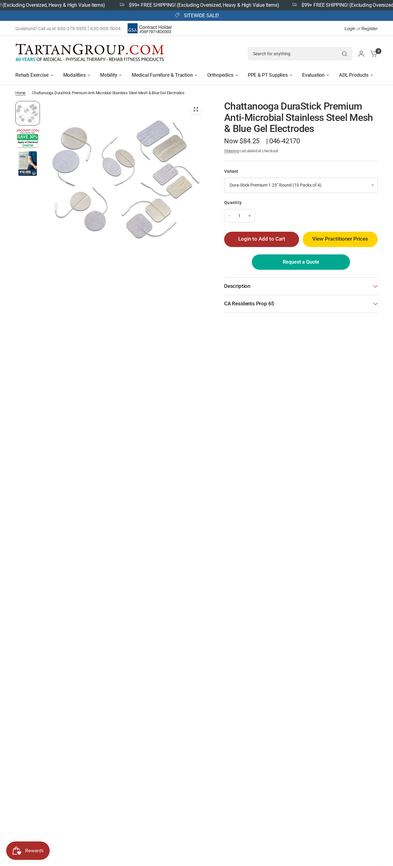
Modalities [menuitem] (74, 75)
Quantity (233, 202)
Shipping (231, 151)
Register (369, 28)
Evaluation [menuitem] (313, 75)
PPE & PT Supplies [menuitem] (268, 75)
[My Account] (361, 53)
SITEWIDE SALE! (201, 15)
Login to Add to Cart (261, 239)
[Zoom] (195, 109)
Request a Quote (301, 262)
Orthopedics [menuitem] (220, 75)
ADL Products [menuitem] (353, 75)
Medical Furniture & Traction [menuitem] (162, 75)
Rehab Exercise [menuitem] (32, 75)
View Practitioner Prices (340, 239)
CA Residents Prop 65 (249, 304)
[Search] (344, 53)
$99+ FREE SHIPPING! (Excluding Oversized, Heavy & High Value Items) (193, 5)
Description (237, 286)
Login (349, 28)
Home (20, 93)
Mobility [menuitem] (108, 75)
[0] (372, 53)
